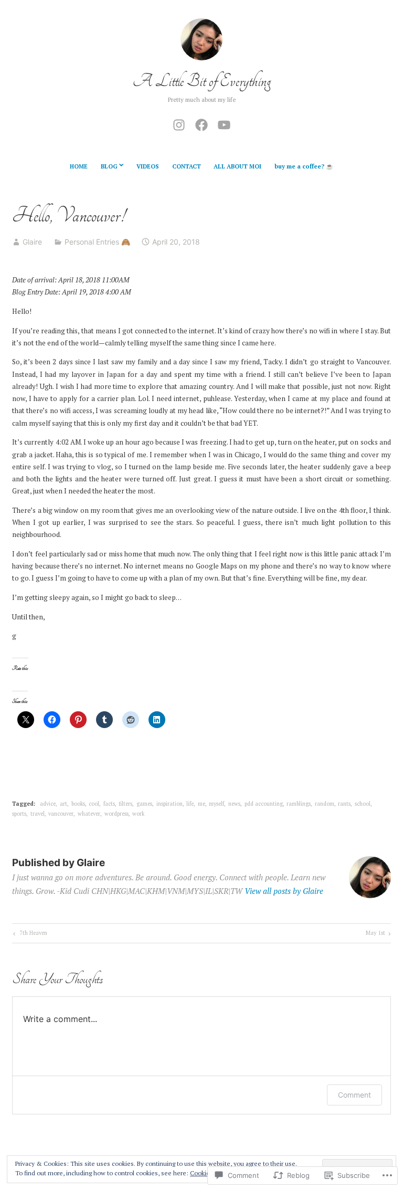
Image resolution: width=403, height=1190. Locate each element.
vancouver (60, 813)
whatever (89, 813)
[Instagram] (179, 123)
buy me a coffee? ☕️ (303, 166)
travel (37, 813)
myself (216, 803)
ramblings (299, 803)
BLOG (109, 166)
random (324, 803)
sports (19, 813)
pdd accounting (264, 803)
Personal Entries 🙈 (97, 241)
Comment (354, 1094)
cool (94, 803)
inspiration (169, 803)
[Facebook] (201, 123)
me (201, 803)
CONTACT (186, 166)
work (138, 813)
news (234, 803)
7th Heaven (29, 934)
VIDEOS (147, 166)
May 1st (375, 934)
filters (125, 803)
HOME (79, 166)
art (63, 803)
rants (344, 803)
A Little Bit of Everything (202, 81)
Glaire (32, 241)
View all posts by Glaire (284, 891)
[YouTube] (224, 123)
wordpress (116, 813)
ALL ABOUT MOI (237, 166)
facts (109, 803)
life (190, 803)
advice (48, 803)
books (78, 803)
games (144, 803)
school (362, 803)
